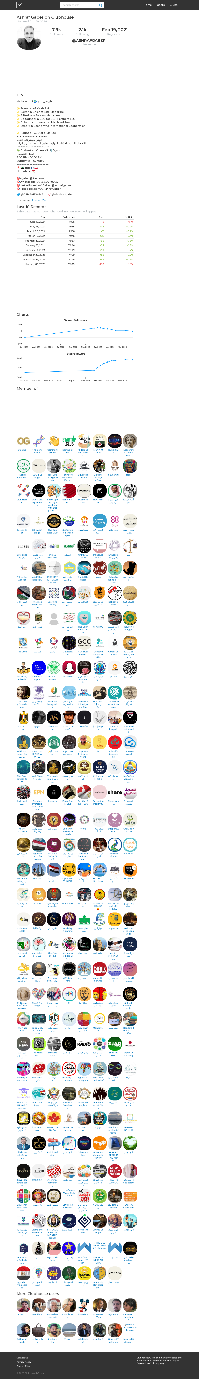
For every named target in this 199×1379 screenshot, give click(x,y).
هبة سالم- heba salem (128, 1181)
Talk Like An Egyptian (52, 477)
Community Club (52, 451)
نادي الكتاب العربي (37, 556)
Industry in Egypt (129, 628)
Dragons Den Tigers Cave (98, 477)
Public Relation (52, 1153)
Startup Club (67, 451)
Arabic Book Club (98, 979)
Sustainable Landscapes (67, 533)
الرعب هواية (83, 953)
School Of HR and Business (22, 1105)
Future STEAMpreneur (83, 856)
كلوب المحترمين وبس (128, 979)
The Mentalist (37, 1054)
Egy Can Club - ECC (83, 802)
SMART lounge (37, 1004)
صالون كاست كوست (67, 578)
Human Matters (67, 1128)
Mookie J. (37, 1314)
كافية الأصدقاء (83, 777)
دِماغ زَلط (83, 1003)
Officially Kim (67, 979)
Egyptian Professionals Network (37, 805)
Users (161, 5)
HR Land (22, 651)
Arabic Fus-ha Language (128, 931)
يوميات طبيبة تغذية (113, 1004)
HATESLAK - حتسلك (98, 880)
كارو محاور (37, 1205)
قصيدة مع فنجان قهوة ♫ (67, 752)
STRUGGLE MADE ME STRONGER (52, 1233)
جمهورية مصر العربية (52, 880)
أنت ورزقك (113, 1102)
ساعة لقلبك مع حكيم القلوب (22, 1155)
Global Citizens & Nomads (113, 704)
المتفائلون (52, 1282)
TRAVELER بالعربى (113, 727)
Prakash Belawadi (52, 1315)
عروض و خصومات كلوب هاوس (83, 1208)
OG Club (22, 450)
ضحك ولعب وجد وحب (98, 1004)
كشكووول (37, 1152)
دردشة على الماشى (129, 752)
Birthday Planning (68, 929)
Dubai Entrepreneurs (37, 502)
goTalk (113, 676)
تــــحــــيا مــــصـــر (22, 727)
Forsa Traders (83, 1231)
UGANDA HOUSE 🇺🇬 (98, 906)
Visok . (67, 1339)
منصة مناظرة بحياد (52, 1029)
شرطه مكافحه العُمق (98, 603)
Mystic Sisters (52, 1258)
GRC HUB (98, 627)
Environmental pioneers (22, 1208)
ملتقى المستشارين (128, 531)
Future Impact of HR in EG (113, 906)
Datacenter (68, 653)
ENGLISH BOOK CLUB (52, 856)
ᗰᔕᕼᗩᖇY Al (83, 1315)
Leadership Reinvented (128, 453)
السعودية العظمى (67, 1283)
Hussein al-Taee (98, 1315)
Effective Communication (98, 654)
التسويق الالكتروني (128, 802)
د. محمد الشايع (83, 1128)
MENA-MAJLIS (98, 451)
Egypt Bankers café (22, 1183)
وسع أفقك (22, 627)
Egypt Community (128, 1054)
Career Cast (22, 531)
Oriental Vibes (83, 1153)
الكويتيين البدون (67, 628)
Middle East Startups (83, 453)
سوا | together (98, 727)
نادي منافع (113, 530)
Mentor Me (98, 1029)
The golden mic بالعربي (52, 779)
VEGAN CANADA (52, 678)
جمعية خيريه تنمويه (98, 678)
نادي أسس (67, 1152)
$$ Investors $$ (37, 531)
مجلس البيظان (83, 880)
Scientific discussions (113, 754)
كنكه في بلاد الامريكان (128, 703)
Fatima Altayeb (22, 1340)
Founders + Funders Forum (67, 477)
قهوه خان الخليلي (113, 1231)
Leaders (52, 801)
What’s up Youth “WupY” (83, 1260)
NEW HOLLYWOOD (113, 1183)
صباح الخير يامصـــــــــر (52, 1004)
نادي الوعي (128, 1152)
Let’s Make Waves (68, 1206)
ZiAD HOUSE (113, 1054)
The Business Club (52, 531)
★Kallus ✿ (98, 1339)
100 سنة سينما (83, 905)
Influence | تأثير (37, 1079)
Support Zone (113, 830)
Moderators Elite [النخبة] (67, 956)
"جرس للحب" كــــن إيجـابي (22, 1055)
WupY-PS (113, 1257)
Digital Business (83, 578)
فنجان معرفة (113, 979)
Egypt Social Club (67, 802)
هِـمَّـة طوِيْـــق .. (113, 880)
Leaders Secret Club (98, 1105)
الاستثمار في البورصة (22, 954)
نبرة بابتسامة (68, 1054)
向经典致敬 (37, 1180)
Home (147, 5)
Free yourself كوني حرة (52, 981)
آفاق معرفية (83, 978)
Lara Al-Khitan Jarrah (128, 1317)
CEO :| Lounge (37, 476)
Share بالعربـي (113, 802)
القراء (128, 1077)
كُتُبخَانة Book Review (37, 578)
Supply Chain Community (37, 1031)
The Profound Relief (98, 1079)
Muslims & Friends (22, 476)
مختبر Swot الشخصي (83, 1029)
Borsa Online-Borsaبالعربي (67, 831)
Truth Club (129, 880)
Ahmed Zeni (39, 200)
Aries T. (22, 1314)
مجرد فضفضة (67, 777)
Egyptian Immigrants (83, 1080)
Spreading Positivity (98, 802)
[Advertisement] (75, 72)
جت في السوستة (37, 979)
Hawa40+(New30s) (52, 556)
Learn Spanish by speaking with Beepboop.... (52, 505)
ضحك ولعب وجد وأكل (37, 830)
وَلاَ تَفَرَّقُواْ (37, 928)
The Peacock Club (113, 855)
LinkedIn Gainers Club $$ (128, 1006)
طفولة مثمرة (52, 1079)
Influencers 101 (98, 556)
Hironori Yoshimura (113, 1340)
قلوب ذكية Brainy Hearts (128, 654)
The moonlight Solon (37, 605)
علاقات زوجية (128, 578)
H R (68, 1003)
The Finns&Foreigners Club (83, 704)
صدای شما (52, 828)
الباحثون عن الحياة (37, 1283)
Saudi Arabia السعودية (52, 704)
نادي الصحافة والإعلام (98, 1181)
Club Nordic (22, 501)
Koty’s (83, 828)
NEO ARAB (98, 501)
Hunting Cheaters (67, 1079)
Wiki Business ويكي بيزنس (22, 754)
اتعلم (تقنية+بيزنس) (83, 929)
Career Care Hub (113, 653)
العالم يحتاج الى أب (98, 830)
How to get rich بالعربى (113, 956)
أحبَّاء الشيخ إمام (128, 501)
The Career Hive (52, 954)
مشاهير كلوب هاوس (22, 979)
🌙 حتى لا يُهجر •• (52, 752)
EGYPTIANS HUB (128, 1128)
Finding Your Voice (22, 1079)
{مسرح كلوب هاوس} (22, 1128)
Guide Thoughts (83, 1104)
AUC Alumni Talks (98, 777)
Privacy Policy (23, 1362)
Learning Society (52, 603)
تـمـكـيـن (37, 651)
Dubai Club (113, 451)
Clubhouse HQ (22, 929)
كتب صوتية (113, 928)
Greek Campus (37, 678)
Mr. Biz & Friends (22, 678)
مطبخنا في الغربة (37, 1128)
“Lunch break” (67, 727)
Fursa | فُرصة (129, 954)
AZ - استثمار (113, 777)
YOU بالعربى (98, 1206)
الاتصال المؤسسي (98, 1054)
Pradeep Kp (52, 1340)
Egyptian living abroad (22, 1285)
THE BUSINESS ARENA (98, 1260)
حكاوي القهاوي (22, 905)
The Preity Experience (22, 704)
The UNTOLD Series (22, 831)
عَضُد (98, 751)
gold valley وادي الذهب (129, 1260)
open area (67, 903)
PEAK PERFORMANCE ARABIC (113, 1156)
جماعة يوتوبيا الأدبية (37, 703)
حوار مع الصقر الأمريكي (52, 1104)
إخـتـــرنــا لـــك (67, 1258)
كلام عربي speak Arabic (83, 679)
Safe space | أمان (22, 556)
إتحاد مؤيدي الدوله (129, 905)
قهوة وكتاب (68, 1180)
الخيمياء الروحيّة (22, 855)
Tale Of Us (83, 727)
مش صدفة (113, 1028)
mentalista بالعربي (37, 954)
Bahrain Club (67, 501)
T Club (37, 903)
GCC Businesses (83, 653)
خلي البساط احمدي (128, 1104)
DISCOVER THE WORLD (37, 754)
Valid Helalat (83, 1340)
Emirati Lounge (98, 1231)
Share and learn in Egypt (37, 1232)
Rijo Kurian (113, 1315)
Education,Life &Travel (113, 580)
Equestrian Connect (83, 477)
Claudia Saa (67, 1315)
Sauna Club (113, 476)
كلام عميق (52, 928)
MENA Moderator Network (98, 1155)
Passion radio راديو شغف (22, 881)
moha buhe (37, 1340)
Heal (128, 474)
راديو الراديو (83, 1052)
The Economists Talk (22, 779)
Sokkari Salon (113, 603)
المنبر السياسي (22, 802)
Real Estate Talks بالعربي (22, 1260)
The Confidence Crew (83, 630)
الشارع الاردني (22, 603)
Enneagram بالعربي (113, 556)
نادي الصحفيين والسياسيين (113, 630)
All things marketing (52, 1183)
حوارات (68, 1028)
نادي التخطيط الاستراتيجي (67, 704)
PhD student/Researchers (22, 1006)
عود (37, 1257)
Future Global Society (128, 1208)
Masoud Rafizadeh (128, 1340)
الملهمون (37, 726)
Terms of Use (23, 1366)
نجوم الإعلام (129, 1229)
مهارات (98, 1127)
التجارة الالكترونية (98, 531)
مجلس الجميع (52, 1206)
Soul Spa (128, 853)
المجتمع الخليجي (67, 603)
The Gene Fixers (37, 451)
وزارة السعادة (83, 1283)
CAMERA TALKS (83, 556)
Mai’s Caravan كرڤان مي (128, 779)
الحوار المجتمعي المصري (83, 1183)
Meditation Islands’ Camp (113, 1130)
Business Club (83, 501)
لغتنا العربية (83, 602)
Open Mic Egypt (37, 1104)
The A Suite (52, 727)
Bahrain (37, 878)
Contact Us (22, 1357)
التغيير (128, 555)
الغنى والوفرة (37, 628)
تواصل (52, 651)
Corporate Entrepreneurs (83, 754)
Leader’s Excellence (68, 1105)
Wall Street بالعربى (37, 777)
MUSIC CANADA (52, 1128)
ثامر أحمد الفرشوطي (113, 501)
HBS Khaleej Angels (129, 729)
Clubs (173, 5)
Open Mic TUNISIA (67, 880)
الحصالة (67, 555)
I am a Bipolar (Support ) (98, 1285)
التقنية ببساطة (67, 1231)
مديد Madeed (113, 1079)
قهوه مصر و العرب (98, 855)
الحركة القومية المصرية (52, 905)
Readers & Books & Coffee (128, 1031)
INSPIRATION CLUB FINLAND (52, 580)
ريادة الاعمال (113, 1282)
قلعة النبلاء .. (98, 953)
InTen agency (22, 1029)
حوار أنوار (98, 928)
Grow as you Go (128, 830)
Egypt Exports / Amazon (37, 856)
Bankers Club (52, 1054)
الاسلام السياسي (128, 603)
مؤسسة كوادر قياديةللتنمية (22, 1232)
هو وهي (98, 577)
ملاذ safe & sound (113, 1206)
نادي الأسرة (83, 530)
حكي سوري (129, 676)
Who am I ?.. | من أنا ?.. (98, 704)
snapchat (68, 676)
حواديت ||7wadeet (22, 578)
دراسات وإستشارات (67, 855)
